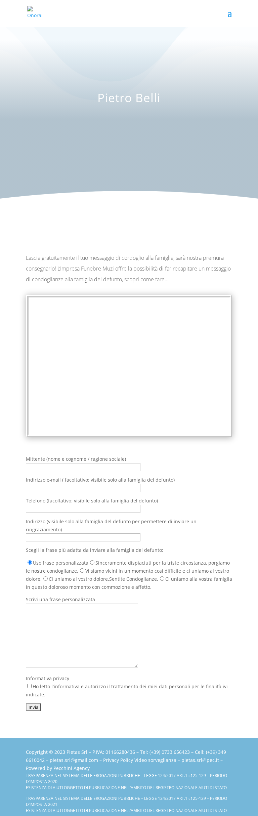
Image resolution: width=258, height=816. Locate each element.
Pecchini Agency (71, 768)
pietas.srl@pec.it (200, 760)
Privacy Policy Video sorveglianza (139, 760)
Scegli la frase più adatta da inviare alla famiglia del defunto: (94, 550)
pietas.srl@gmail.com (74, 760)
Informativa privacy (127, 686)
